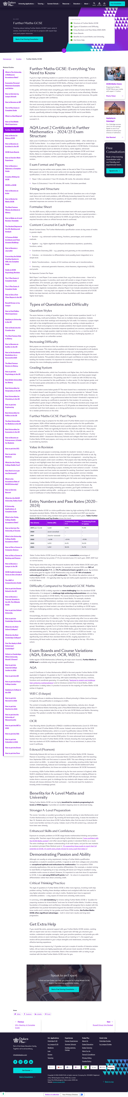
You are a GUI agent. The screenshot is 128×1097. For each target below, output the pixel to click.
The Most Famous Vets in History (13, 337)
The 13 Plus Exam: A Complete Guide (12, 109)
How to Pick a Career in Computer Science (13, 548)
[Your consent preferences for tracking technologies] (3, 1093)
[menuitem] (55, 1041)
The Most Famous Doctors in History (11, 365)
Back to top (109, 1082)
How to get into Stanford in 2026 (11, 708)
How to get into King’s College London (13, 683)
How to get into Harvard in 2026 (11, 699)
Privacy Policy (87, 1058)
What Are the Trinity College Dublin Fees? (12, 464)
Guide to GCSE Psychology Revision (12, 271)
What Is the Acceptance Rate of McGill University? (12, 481)
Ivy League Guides (105, 1044)
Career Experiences (71, 1041)
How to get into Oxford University (13, 611)
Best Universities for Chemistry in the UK (12, 398)
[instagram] (20, 1062)
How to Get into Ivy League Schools (12, 95)
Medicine (51, 1048)
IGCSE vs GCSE (10, 185)
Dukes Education (87, 1044)
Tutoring (50, 1058)
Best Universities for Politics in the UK (12, 414)
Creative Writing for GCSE (12, 178)
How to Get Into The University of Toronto (12, 529)
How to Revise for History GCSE (11, 137)
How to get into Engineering (10, 406)
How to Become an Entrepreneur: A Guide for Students (13, 440)
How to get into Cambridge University (13, 620)
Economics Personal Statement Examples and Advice (12, 85)
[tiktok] (26, 1062)
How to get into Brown (13, 747)
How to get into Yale (12, 734)
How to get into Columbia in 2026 (11, 741)
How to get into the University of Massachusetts (12, 717)
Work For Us (86, 1051)
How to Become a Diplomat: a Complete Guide (13, 168)
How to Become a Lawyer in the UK (11, 565)
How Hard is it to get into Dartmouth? (12, 472)
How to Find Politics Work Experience (12, 312)
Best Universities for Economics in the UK (12, 431)
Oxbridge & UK (52, 1041)
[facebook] (15, 1062)
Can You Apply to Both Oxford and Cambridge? (13, 645)
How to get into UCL (12, 448)
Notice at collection (52, 1094)
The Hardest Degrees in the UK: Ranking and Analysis (13, 229)
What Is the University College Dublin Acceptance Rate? (13, 539)
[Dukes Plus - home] (9, 4)
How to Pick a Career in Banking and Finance (13, 557)
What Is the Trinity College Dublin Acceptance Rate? (11, 519)
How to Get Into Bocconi (10, 491)
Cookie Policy (86, 1061)
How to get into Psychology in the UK (12, 373)
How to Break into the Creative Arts (13, 329)
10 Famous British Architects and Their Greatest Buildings (12, 239)
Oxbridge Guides (105, 1041)
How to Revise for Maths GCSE (11, 200)
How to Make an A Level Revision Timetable (13, 219)
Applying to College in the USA (13, 691)
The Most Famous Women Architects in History (12, 209)
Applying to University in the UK (13, 321)
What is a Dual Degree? (13, 116)
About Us (85, 1041)
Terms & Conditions (88, 1054)
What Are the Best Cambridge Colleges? (13, 636)
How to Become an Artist (11, 192)
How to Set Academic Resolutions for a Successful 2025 (12, 355)
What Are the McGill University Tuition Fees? (13, 499)
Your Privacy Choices (70, 1094)
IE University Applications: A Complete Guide (11, 508)
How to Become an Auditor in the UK (11, 345)
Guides (18, 59)
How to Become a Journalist (11, 249)
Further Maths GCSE (12, 130)
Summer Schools (70, 1044)
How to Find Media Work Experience (11, 123)
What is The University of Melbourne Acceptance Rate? (13, 74)
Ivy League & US (53, 1044)
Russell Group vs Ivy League (12, 304)
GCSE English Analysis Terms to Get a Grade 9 (13, 573)
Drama (50, 1054)
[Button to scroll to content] (64, 50)
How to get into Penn (12, 753)
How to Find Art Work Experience (12, 159)
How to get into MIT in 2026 (13, 727)
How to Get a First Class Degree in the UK (13, 296)
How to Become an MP (13, 102)
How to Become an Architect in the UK (12, 145)
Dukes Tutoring (87, 1048)
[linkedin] (31, 1062)
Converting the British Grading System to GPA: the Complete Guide (13, 260)
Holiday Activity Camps (70, 1049)
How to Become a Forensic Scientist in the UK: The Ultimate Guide (12, 600)
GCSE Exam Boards (12, 152)
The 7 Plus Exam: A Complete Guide (12, 279)
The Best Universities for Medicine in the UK (13, 422)
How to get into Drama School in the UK (13, 590)
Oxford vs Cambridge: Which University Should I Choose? (13, 656)
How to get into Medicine (10, 455)
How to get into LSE (12, 676)
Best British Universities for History (13, 381)
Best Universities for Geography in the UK (12, 389)
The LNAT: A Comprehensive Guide (13, 581)
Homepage (7, 59)
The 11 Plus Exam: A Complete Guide (12, 288)
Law (49, 1051)
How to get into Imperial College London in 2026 (11, 667)
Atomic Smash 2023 (59, 1082)
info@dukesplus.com (20, 1055)
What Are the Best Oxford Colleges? (11, 628)
